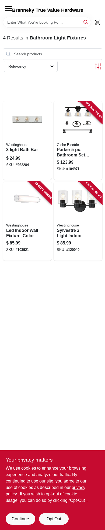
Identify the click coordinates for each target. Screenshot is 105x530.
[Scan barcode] (97, 22)
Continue (20, 519)
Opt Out (54, 519)
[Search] (86, 21)
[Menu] (8, 8)
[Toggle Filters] (98, 66)
